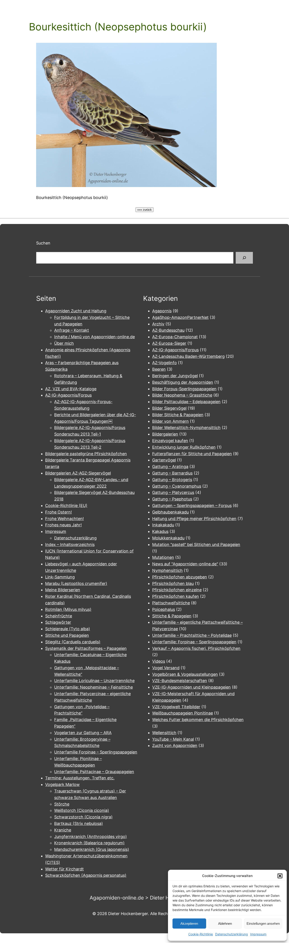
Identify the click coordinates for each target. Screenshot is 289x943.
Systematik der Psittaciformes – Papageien (86, 648)
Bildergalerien (165, 434)
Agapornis (162, 310)
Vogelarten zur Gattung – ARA (83, 732)
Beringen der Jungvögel (175, 375)
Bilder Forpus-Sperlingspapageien (184, 388)
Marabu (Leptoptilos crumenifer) (76, 583)
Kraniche (62, 830)
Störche (61, 804)
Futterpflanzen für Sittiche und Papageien (192, 453)
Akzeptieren (189, 923)
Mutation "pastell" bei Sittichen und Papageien (196, 544)
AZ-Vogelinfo (164, 362)
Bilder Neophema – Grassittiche (182, 395)
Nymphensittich (167, 570)
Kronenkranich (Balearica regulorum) (89, 842)
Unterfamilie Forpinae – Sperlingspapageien (95, 752)
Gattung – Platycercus (173, 492)
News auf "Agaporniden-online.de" (185, 564)
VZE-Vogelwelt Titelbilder (176, 706)
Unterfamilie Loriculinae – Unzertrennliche (94, 680)
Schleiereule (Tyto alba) (67, 628)
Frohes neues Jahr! (63, 525)
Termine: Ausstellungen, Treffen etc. (79, 778)
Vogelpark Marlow (62, 784)
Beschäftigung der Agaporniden (182, 382)
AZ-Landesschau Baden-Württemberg (188, 356)
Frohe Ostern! (58, 512)
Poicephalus (163, 609)
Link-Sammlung (60, 577)
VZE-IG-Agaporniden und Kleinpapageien (191, 687)
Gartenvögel (164, 460)
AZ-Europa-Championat (175, 336)
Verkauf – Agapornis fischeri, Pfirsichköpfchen (196, 648)
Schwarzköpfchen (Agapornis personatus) (85, 875)
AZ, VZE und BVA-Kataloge (70, 388)
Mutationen (163, 557)
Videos (158, 661)
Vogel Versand (165, 667)
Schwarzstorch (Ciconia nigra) (83, 817)
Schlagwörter (58, 622)
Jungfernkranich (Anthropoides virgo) (90, 836)
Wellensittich (164, 732)
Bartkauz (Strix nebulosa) (78, 823)
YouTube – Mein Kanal (173, 739)
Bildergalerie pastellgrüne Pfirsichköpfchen (86, 453)
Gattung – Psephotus (172, 499)
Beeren (159, 369)
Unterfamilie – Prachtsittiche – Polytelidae (192, 635)
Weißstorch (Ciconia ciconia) (81, 810)
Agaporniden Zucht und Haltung (75, 310)
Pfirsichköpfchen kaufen (175, 596)
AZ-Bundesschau (168, 330)
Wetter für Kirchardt (64, 869)
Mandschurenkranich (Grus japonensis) (91, 849)
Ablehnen (225, 923)
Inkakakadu (163, 525)
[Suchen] (244, 258)
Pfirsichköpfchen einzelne (177, 589)
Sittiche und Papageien (67, 635)
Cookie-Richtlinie (200, 934)
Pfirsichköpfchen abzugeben (179, 577)
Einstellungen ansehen (263, 923)
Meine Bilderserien (62, 589)
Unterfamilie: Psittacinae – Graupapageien (94, 771)
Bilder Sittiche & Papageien (177, 414)
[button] (280, 876)
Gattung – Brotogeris (172, 479)
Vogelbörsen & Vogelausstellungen (185, 674)
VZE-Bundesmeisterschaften (179, 680)
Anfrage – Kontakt (71, 330)
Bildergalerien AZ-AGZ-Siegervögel (78, 473)
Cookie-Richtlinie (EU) (66, 505)
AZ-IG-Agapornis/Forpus (68, 395)
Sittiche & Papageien (171, 616)
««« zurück (144, 209)
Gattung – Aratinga (170, 466)
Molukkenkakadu (168, 538)
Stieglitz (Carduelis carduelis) (72, 641)
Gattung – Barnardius (172, 473)
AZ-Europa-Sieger (169, 343)
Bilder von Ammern (170, 421)
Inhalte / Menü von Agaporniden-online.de (94, 336)
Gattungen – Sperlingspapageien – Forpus (192, 505)
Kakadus (160, 531)
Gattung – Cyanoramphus (176, 486)
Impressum (258, 934)
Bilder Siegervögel (169, 408)
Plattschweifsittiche (171, 603)
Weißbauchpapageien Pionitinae (182, 713)
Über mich (64, 343)
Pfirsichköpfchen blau (173, 583)
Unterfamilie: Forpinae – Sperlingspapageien (194, 641)
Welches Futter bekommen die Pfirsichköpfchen (198, 719)
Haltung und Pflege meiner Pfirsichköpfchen (194, 518)
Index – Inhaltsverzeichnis (70, 544)
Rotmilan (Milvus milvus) (68, 609)
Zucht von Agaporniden (174, 745)
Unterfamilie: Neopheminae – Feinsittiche (93, 687)
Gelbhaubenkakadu (170, 512)
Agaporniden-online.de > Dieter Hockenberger (144, 898)
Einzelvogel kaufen (170, 440)
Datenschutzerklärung (231, 934)
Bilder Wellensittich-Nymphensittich (186, 427)
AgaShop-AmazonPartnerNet (180, 317)
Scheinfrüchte (58, 616)
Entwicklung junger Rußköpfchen (184, 447)
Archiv (158, 324)
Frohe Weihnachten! (64, 518)
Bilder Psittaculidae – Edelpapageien (186, 401)
